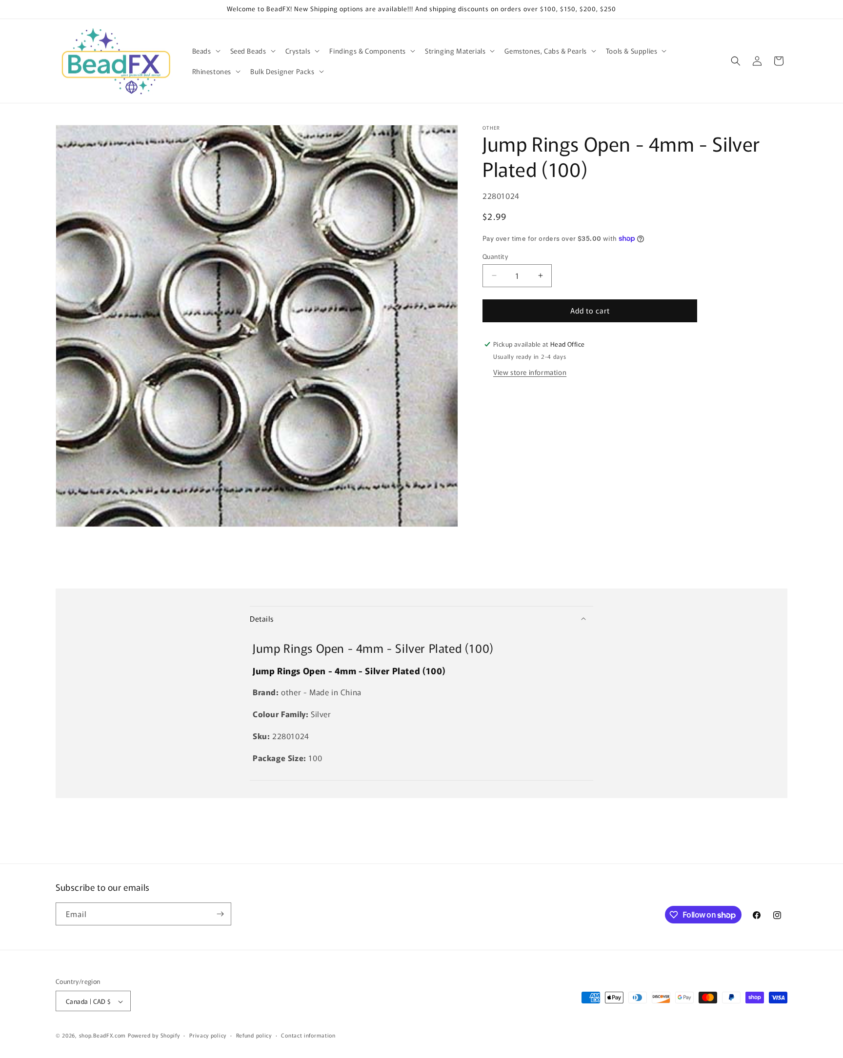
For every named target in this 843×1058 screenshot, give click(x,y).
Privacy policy (207, 1035)
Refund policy (254, 1035)
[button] (205, 50)
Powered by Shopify (154, 1035)
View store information (529, 372)
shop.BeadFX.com (102, 1035)
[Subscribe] (220, 913)
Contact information (308, 1035)
